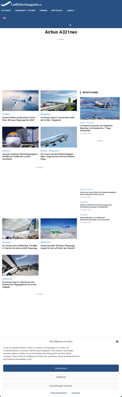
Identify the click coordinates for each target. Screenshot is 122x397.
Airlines (6, 114)
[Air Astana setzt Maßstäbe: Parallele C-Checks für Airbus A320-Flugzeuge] (20, 228)
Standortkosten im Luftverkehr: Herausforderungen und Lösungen (95, 219)
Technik (6, 242)
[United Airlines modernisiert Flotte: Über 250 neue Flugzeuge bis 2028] (20, 100)
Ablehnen (61, 377)
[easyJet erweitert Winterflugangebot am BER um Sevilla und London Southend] (20, 137)
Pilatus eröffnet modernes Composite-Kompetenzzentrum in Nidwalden (96, 206)
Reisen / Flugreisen (50, 151)
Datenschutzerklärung (58, 393)
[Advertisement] (61, 63)
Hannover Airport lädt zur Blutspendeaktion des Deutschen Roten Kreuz (98, 193)
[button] (117, 341)
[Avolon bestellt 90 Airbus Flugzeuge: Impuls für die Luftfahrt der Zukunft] (59, 228)
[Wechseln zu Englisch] (4, 18)
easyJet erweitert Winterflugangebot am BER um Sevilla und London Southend (20, 156)
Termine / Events (86, 189)
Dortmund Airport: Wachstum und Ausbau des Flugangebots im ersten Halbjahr (19, 284)
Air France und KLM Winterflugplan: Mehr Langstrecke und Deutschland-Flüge (58, 156)
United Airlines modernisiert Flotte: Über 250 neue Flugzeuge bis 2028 (19, 118)
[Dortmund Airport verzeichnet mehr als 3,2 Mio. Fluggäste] (59, 100)
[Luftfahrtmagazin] (24, 3)
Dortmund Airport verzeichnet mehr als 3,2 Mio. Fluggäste (58, 118)
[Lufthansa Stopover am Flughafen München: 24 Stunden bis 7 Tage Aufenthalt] (100, 108)
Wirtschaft (46, 242)
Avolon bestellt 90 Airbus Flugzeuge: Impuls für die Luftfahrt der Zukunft (58, 246)
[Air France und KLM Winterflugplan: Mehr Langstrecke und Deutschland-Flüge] (59, 137)
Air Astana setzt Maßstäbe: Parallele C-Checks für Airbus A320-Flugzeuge (19, 246)
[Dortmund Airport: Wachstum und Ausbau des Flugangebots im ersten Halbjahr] (20, 265)
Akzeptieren (61, 368)
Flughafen (46, 114)
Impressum (76, 393)
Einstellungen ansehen (61, 385)
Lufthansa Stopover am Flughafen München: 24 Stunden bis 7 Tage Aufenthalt (96, 128)
